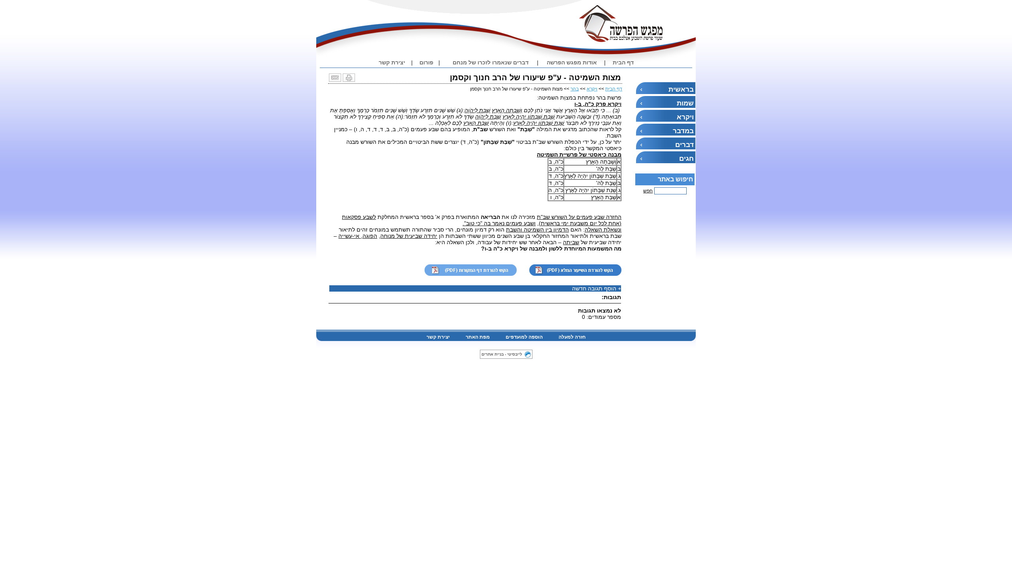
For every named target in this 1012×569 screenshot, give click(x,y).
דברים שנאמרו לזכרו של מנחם (491, 62)
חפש (648, 191)
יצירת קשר (392, 62)
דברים (684, 145)
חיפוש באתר (675, 179)
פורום (426, 62)
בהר (574, 89)
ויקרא (685, 117)
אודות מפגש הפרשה (572, 62)
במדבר (683, 131)
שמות (685, 103)
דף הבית (623, 62)
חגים (686, 158)
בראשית (681, 89)
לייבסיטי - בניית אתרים (501, 354)
